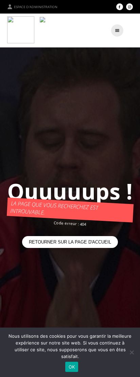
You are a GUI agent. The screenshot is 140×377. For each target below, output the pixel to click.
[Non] (131, 352)
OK (72, 367)
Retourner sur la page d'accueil (70, 242)
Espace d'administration (35, 7)
